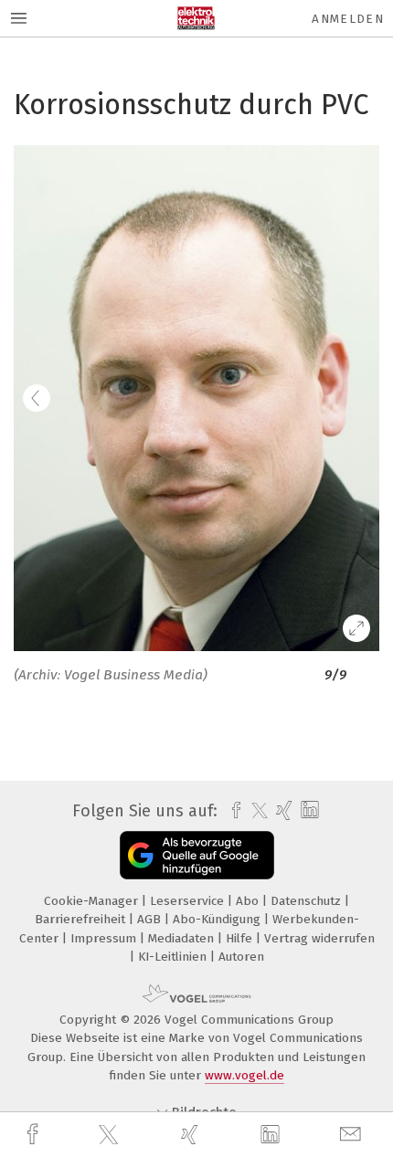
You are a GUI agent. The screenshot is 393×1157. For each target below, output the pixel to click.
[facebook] (34, 1134)
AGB (151, 919)
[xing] (192, 1134)
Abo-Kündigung (218, 919)
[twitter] (110, 1135)
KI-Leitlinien (174, 956)
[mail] (353, 1134)
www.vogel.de (244, 1075)
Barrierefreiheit (82, 919)
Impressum (105, 938)
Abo (249, 901)
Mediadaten (183, 938)
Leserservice (189, 901)
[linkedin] (272, 1135)
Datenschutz (308, 901)
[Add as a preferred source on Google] (197, 855)
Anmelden (348, 18)
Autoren (241, 956)
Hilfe (241, 938)
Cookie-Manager (93, 901)
